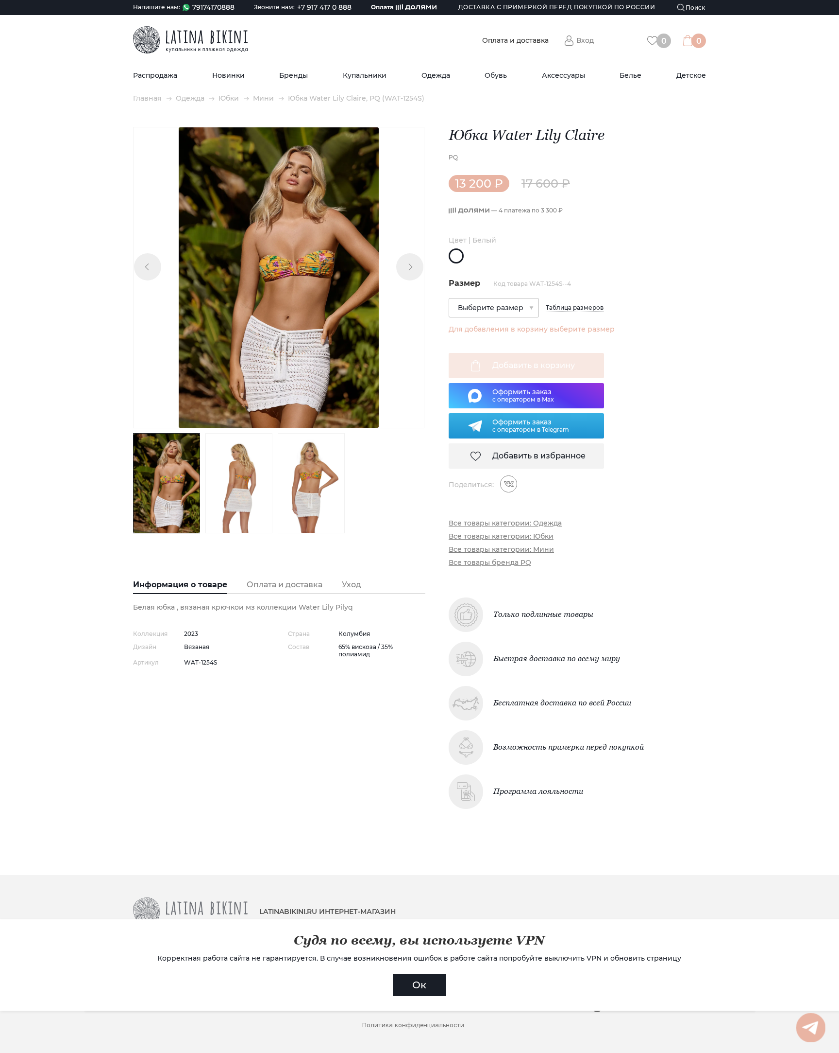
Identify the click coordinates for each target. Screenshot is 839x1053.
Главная (147, 98)
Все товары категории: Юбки (501, 536)
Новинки (228, 75)
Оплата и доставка (515, 40)
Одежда (435, 75)
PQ (453, 157)
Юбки (228, 98)
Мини (263, 98)
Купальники (364, 75)
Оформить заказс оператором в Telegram (530, 425)
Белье (630, 75)
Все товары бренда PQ (490, 563)
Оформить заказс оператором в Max (523, 395)
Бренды (293, 75)
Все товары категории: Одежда (505, 523)
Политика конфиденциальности (413, 1025)
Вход (585, 40)
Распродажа (155, 75)
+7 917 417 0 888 (324, 7)
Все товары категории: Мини (501, 549)
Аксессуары (563, 75)
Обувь (496, 75)
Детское (691, 75)
